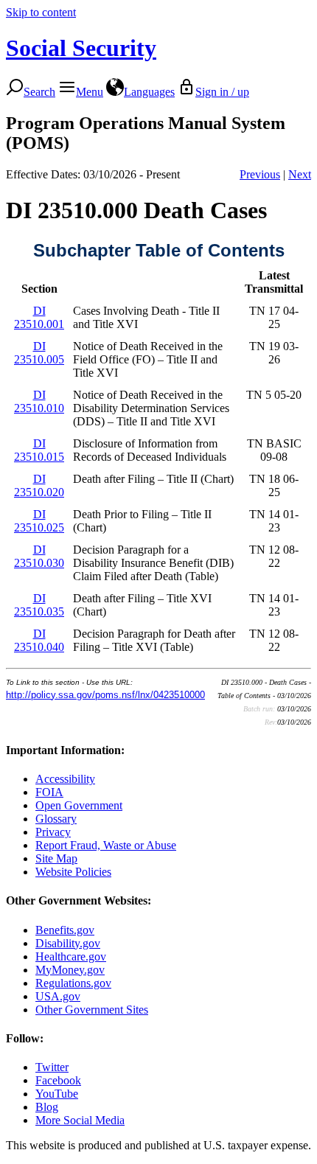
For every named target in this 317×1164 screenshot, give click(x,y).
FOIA (49, 792)
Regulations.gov (73, 983)
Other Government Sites (91, 1009)
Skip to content (41, 12)
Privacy (53, 832)
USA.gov (57, 996)
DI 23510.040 (39, 640)
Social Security (81, 48)
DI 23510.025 (39, 521)
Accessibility (65, 779)
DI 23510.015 (39, 450)
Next (299, 174)
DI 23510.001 (39, 317)
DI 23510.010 (39, 401)
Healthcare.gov (70, 956)
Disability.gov (67, 943)
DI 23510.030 (39, 556)
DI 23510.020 (39, 485)
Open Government (78, 805)
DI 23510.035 (39, 605)
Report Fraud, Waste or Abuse (105, 845)
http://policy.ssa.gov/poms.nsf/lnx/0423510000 (105, 694)
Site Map (56, 858)
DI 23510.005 (39, 353)
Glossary (56, 818)
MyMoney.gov (70, 969)
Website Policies (73, 871)
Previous (260, 174)
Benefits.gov (64, 930)
